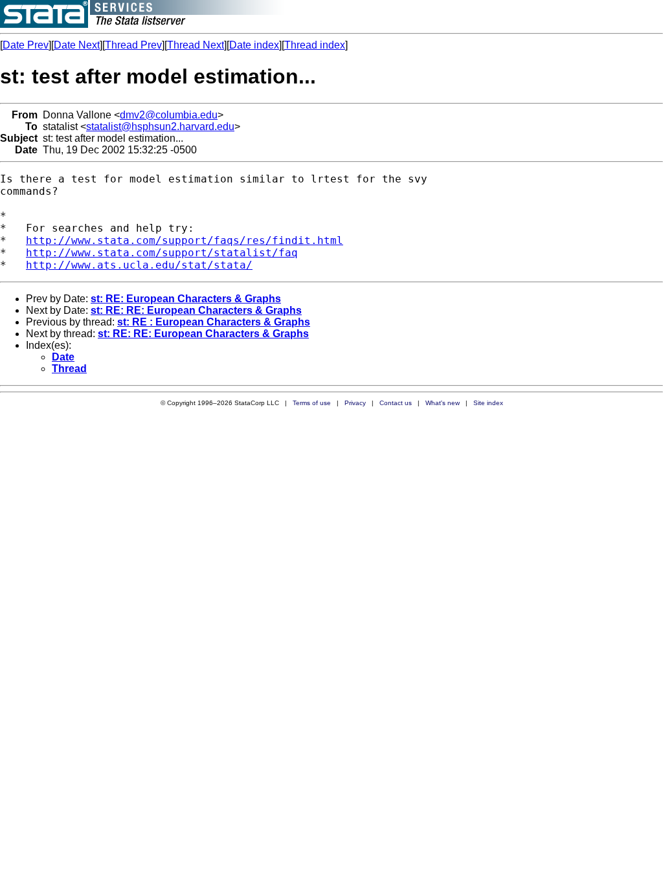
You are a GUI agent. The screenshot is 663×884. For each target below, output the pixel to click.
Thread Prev (133, 44)
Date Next (77, 44)
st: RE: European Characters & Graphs (186, 298)
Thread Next (195, 44)
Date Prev (26, 44)
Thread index (314, 44)
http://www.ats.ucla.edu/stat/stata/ (139, 265)
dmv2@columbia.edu (169, 114)
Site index (488, 402)
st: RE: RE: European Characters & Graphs (196, 310)
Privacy (355, 402)
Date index (254, 44)
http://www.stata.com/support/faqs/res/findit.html (184, 240)
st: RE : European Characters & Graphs (213, 321)
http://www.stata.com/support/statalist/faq (162, 253)
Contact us (395, 402)
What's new (442, 402)
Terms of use (312, 402)
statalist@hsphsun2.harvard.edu (160, 126)
